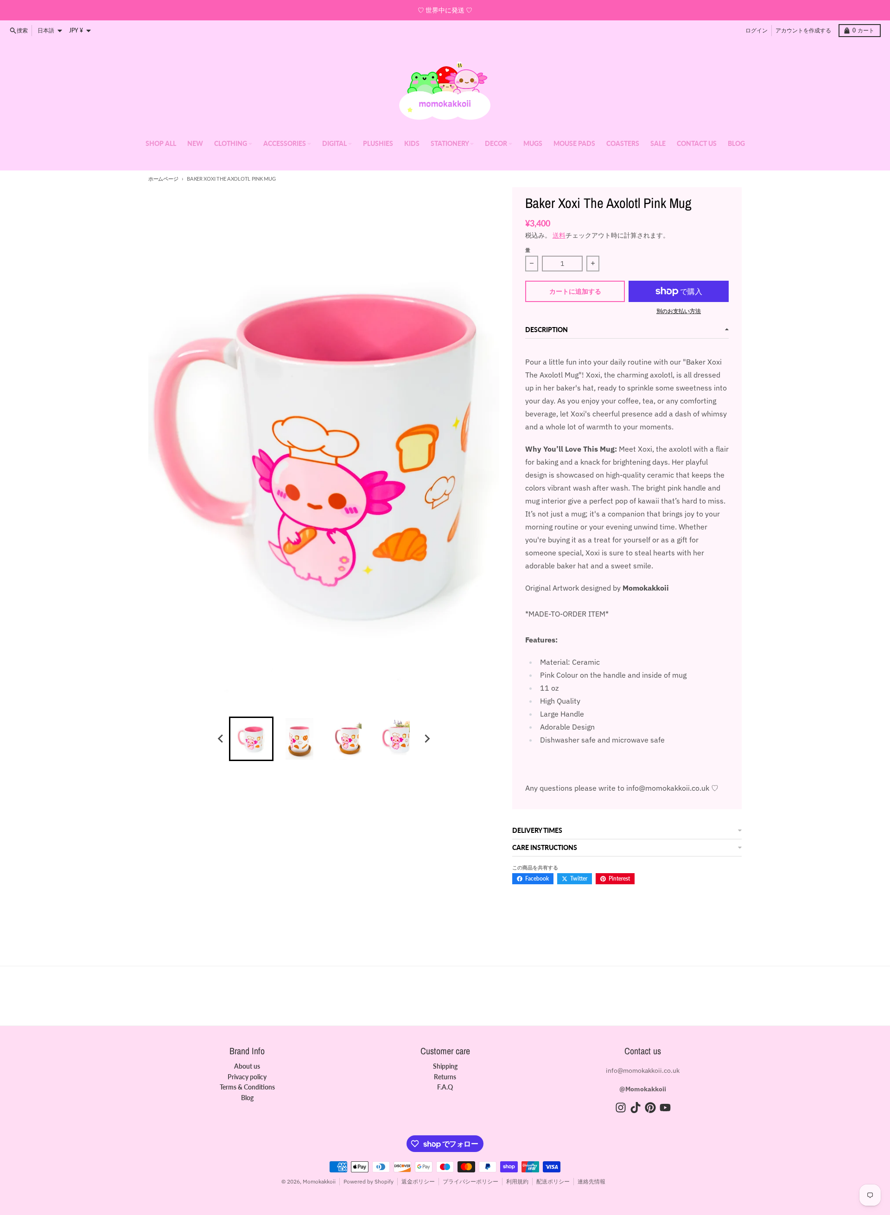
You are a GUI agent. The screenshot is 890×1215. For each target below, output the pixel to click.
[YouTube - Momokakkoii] (665, 1107)
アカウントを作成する (803, 30)
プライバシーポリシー (470, 1181)
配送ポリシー (553, 1181)
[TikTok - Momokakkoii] (635, 1107)
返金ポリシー (418, 1181)
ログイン (756, 30)
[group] (251, 739)
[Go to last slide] (220, 739)
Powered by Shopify (368, 1181)
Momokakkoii (319, 1181)
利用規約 (517, 1181)
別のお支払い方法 (678, 311)
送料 (559, 235)
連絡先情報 (591, 1181)
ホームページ (163, 179)
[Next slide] (426, 739)
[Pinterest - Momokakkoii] (650, 1107)
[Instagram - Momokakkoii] (620, 1107)
